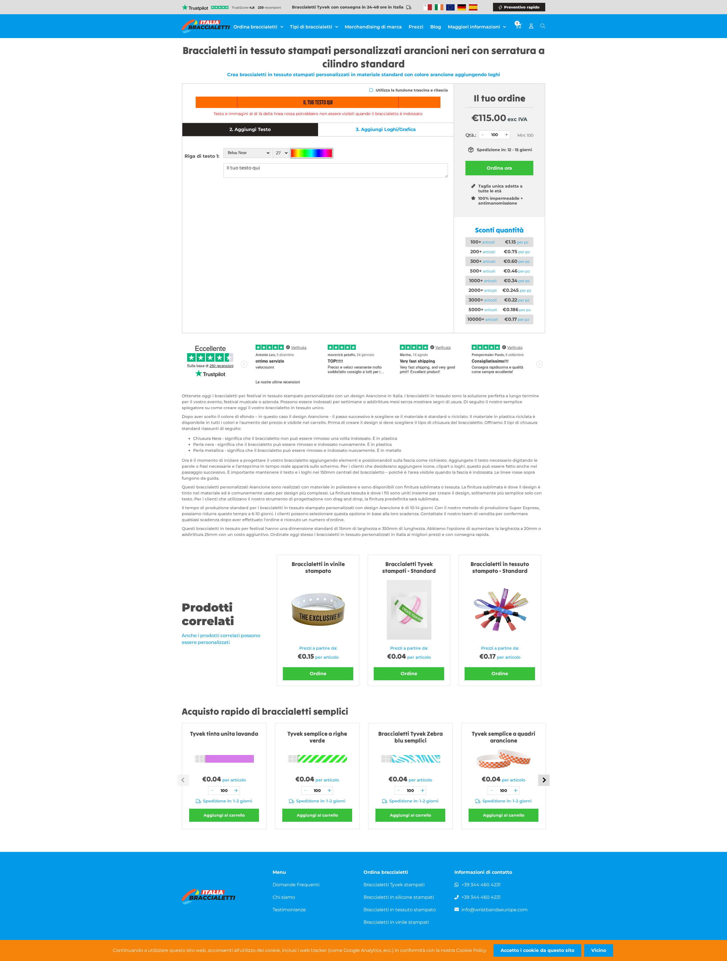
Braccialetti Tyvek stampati (394, 884)
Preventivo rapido (522, 7)
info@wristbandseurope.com (494, 909)
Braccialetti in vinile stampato (318, 567)
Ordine (318, 673)
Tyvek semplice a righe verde (317, 737)
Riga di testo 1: (202, 156)
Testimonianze (289, 909)
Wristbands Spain (473, 7)
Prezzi (416, 27)
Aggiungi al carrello (224, 815)
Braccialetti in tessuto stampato (400, 909)
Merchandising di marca (373, 27)
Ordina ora (499, 168)
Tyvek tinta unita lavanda (224, 733)
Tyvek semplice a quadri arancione (503, 737)
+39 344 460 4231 (481, 884)
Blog (435, 27)
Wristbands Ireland (439, 7)
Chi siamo (284, 897)
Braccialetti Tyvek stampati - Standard (409, 567)
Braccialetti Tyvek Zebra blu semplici (410, 737)
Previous (183, 780)
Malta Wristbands (427, 7)
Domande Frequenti (296, 884)
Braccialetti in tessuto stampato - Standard (500, 567)
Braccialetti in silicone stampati (399, 897)
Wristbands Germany (461, 7)
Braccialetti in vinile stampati (396, 922)
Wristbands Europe (450, 7)
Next (544, 780)
